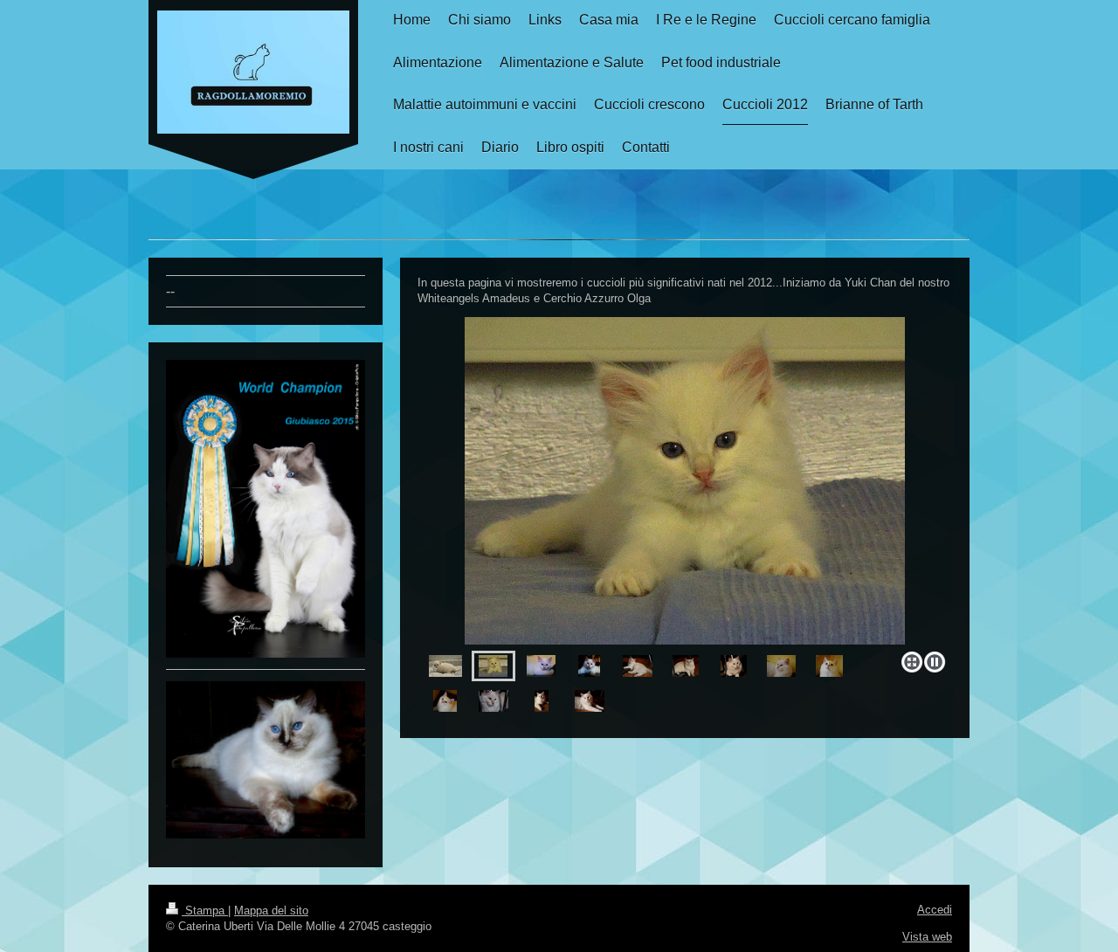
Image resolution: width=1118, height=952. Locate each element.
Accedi (934, 909)
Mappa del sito (271, 910)
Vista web (927, 936)
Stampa (205, 910)
